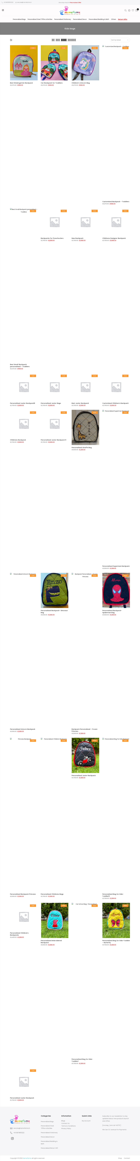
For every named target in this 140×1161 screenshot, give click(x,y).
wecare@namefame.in (21, 1128)
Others (113, 19)
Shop (120, 1158)
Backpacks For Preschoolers (52, 238)
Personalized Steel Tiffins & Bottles (40, 19)
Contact (127, 1158)
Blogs (63, 1121)
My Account (86, 1121)
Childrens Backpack (18, 440)
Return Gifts (122, 19)
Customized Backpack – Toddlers (115, 202)
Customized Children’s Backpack (115, 403)
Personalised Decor (80, 19)
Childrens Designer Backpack (114, 238)
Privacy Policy (66, 1128)
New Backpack (77, 238)
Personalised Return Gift (49, 1148)
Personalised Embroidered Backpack (51, 942)
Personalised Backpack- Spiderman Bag (112, 612)
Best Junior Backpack (80, 403)
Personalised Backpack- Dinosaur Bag (54, 612)
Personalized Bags (19, 19)
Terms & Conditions (68, 1126)
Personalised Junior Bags (51, 403)
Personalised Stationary (62, 19)
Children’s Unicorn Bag (81, 83)
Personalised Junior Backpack (84, 775)
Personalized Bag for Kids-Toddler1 (82, 1060)
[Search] (125, 10)
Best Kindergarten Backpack (21, 83)
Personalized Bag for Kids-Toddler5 (113, 895)
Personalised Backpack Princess (23, 894)
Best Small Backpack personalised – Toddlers (20, 365)
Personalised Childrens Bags (52, 894)
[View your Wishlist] (133, 10)
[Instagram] (12, 1138)
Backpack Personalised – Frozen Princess (84, 730)
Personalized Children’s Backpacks (19, 934)
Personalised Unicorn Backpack (22, 729)
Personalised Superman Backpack (116, 566)
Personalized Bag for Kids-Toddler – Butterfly (116, 942)
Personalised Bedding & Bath (99, 19)
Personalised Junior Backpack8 (22, 403)
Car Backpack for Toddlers (52, 83)
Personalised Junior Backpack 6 (53, 440)
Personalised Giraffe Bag (82, 447)
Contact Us (65, 1123)
